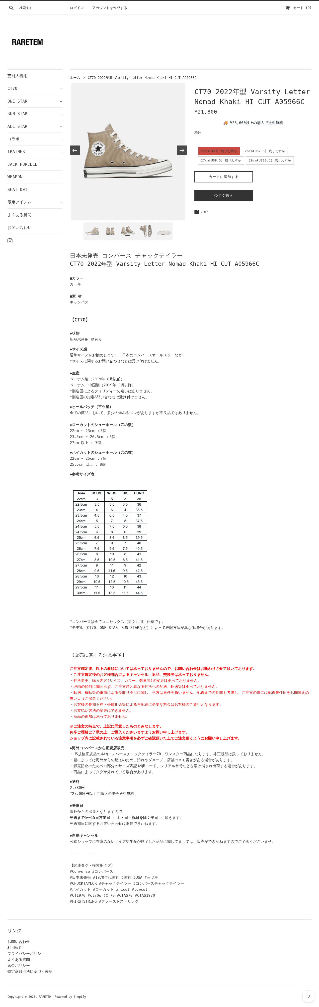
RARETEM (45, 997)
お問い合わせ (19, 227)
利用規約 (14, 947)
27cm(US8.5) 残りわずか (221, 160)
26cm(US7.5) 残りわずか (265, 151)
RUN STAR (34, 113)
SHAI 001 (17, 189)
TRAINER (34, 151)
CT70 (34, 88)
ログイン (77, 8)
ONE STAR (34, 101)
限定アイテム (34, 202)
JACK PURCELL (22, 164)
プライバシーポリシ (24, 953)
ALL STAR (34, 126)
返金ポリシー (18, 965)
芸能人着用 (17, 75)
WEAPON (14, 176)
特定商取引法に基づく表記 (29, 971)
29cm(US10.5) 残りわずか (270, 160)
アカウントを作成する (109, 8)
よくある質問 (19, 214)
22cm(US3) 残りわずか (219, 151)
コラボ (34, 139)
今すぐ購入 (223, 195)
